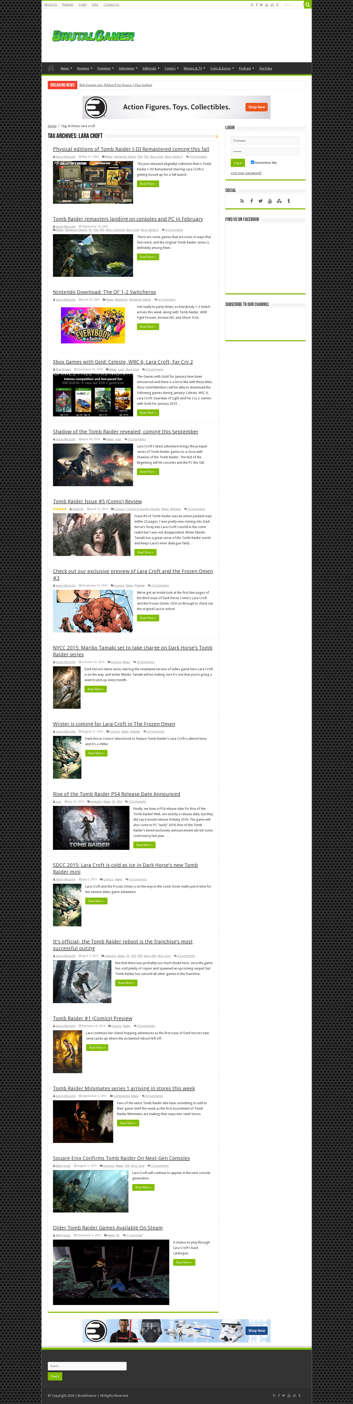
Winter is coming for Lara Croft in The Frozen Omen (114, 724)
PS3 (133, 956)
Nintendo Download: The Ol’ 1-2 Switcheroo (104, 292)
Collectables (121, 1096)
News (65, 68)
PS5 (146, 156)
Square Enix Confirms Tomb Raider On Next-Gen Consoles (121, 1158)
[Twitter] (261, 5)
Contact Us (111, 4)
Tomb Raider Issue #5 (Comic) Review (97, 501)
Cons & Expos (220, 68)
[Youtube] (267, 5)
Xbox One (156, 156)
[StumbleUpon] (272, 5)
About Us (50, 4)
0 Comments (198, 156)
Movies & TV (193, 68)
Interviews (126, 68)
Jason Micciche (65, 156)
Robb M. (78, 509)
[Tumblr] (277, 5)
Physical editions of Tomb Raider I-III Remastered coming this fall (131, 149)
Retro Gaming (115, 230)
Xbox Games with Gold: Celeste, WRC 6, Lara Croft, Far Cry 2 (123, 362)
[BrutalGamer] (93, 34)
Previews (104, 68)
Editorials (149, 68)
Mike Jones (63, 1166)
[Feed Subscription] (217, 136)
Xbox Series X (174, 156)
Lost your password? (246, 173)
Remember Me (265, 163)
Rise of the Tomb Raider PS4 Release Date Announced (116, 794)
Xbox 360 (150, 956)
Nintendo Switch (125, 156)
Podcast (245, 68)
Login (83, 4)
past (121, 369)
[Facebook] (256, 5)
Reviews (83, 68)
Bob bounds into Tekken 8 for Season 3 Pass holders (115, 85)
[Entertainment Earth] (176, 107)
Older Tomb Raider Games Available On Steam (108, 1228)
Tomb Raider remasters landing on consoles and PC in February (128, 219)
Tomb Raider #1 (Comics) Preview (92, 1018)
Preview (139, 585)
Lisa (58, 801)
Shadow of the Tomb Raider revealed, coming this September (125, 432)
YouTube (265, 68)
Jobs (95, 4)
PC (90, 230)
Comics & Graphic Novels (143, 509)
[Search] (308, 5)
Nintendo (121, 299)
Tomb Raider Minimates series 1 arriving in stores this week (124, 1088)
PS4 (140, 156)
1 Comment (135, 1235)
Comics (170, 68)
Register (68, 4)
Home (51, 67)
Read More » (148, 184)
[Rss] (252, 5)
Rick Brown (63, 369)
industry (96, 801)
